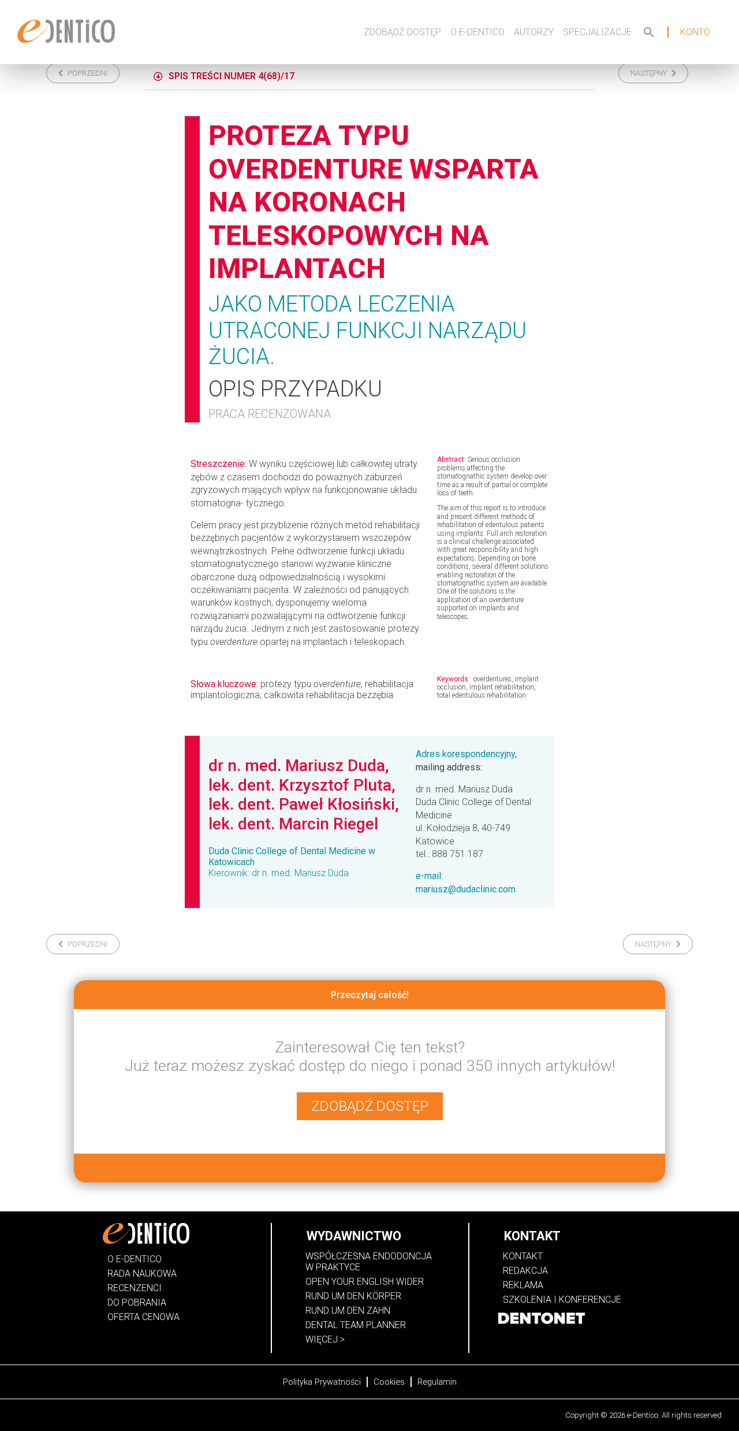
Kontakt (523, 1256)
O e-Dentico (477, 32)
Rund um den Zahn (347, 1310)
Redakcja (525, 1270)
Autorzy (534, 32)
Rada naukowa (142, 1273)
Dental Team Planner (355, 1324)
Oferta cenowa (143, 1316)
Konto (695, 32)
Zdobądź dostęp (402, 32)
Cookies (389, 1382)
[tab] (369, 76)
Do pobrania (136, 1302)
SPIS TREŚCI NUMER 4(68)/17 (231, 76)
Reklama (523, 1285)
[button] (83, 73)
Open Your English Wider (364, 1281)
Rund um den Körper (353, 1296)
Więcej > (325, 1339)
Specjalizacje (597, 32)
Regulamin (437, 1382)
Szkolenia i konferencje (562, 1299)
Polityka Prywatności (322, 1382)
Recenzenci (134, 1287)
